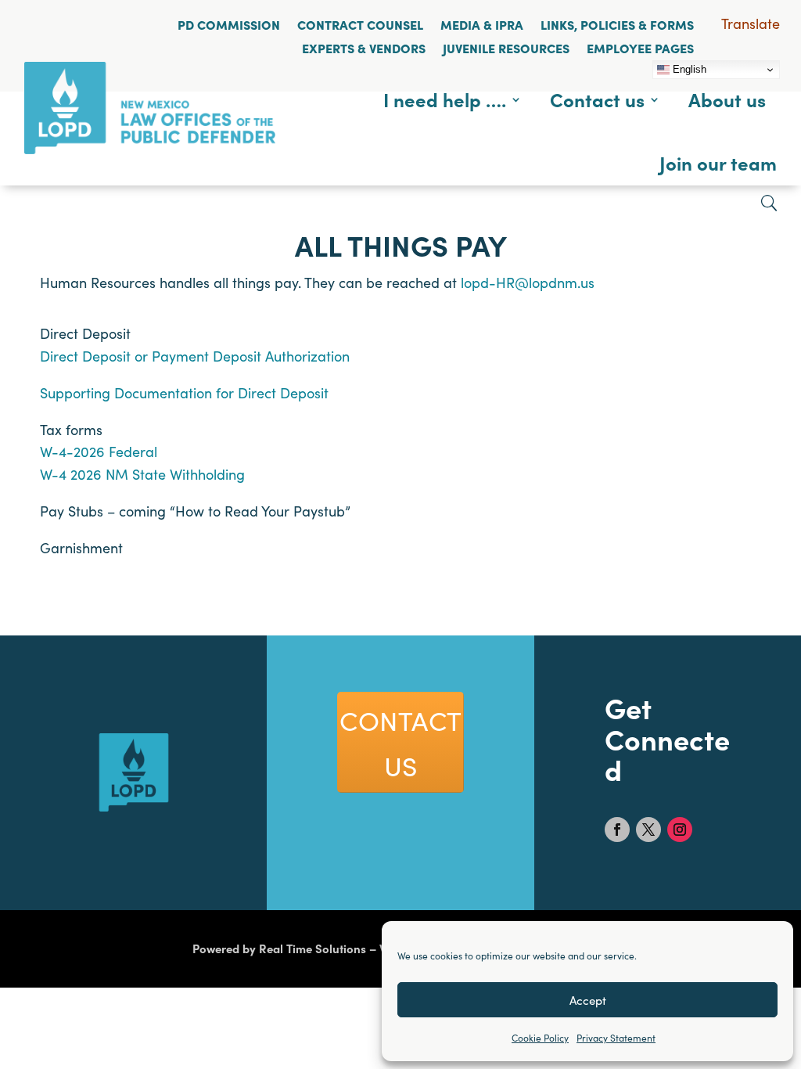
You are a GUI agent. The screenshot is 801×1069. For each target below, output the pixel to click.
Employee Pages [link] (640, 47)
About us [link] (727, 99)
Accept (587, 1000)
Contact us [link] (597, 99)
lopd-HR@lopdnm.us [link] (527, 282)
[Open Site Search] (769, 203)
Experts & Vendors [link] (364, 47)
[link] (149, 148)
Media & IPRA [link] (481, 24)
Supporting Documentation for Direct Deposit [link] (184, 392)
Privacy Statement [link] (616, 1037)
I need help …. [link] (444, 99)
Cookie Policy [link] (540, 1037)
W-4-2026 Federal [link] (98, 451)
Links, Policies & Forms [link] (617, 24)
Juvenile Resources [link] (506, 47)
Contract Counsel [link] (360, 24)
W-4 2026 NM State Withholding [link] (142, 474)
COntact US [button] (400, 741)
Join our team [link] (718, 162)
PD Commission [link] (229, 24)
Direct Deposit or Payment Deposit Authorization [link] (195, 355)
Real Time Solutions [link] (312, 948)
